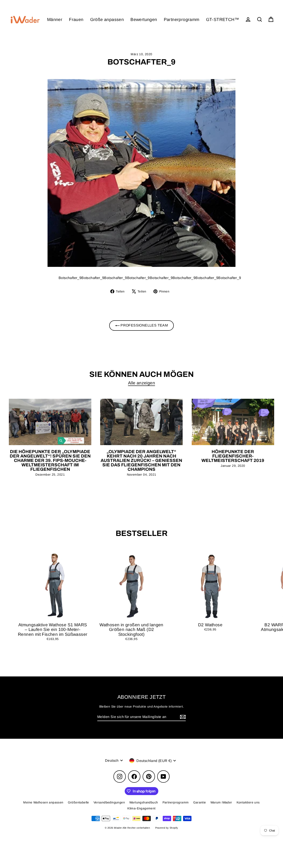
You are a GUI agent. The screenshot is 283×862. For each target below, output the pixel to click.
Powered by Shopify (166, 827)
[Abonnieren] (182, 717)
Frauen (76, 19)
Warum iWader (221, 802)
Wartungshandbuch (143, 802)
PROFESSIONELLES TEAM (144, 325)
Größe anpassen (107, 19)
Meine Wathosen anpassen (43, 802)
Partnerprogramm (181, 19)
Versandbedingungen (109, 802)
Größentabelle (78, 802)
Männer (54, 19)
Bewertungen (143, 19)
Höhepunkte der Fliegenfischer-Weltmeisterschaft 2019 (232, 456)
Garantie (199, 802)
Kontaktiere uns (248, 802)
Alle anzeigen (141, 382)
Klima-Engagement (141, 808)
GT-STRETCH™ (222, 19)
